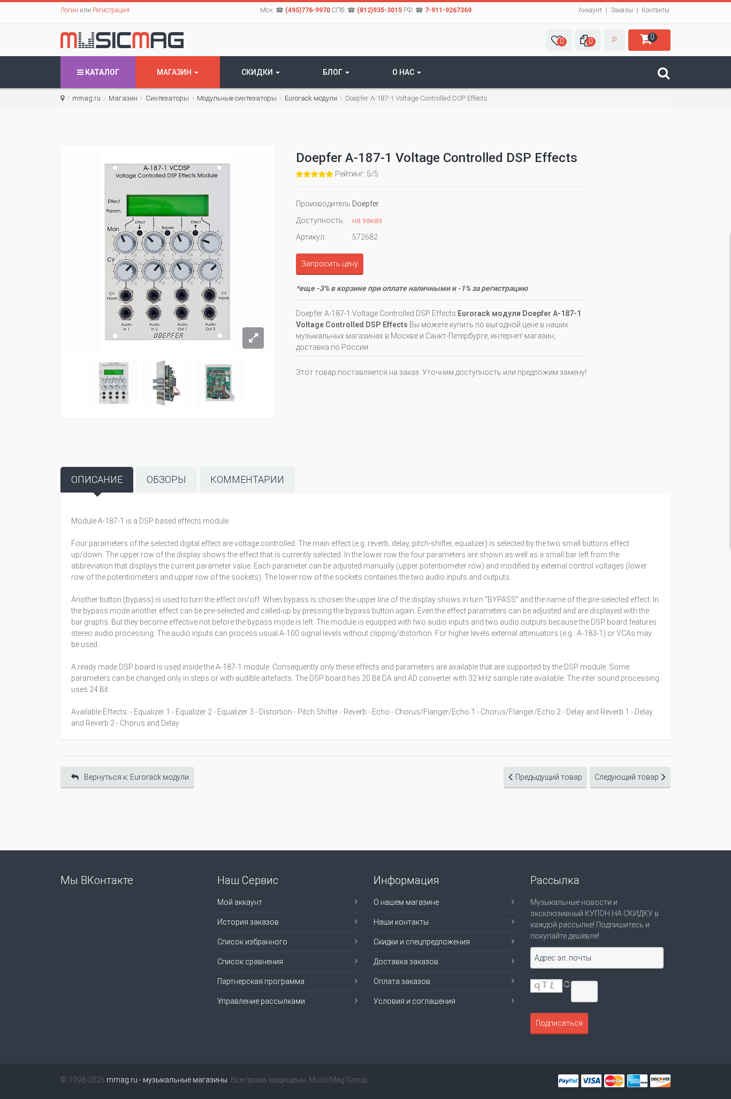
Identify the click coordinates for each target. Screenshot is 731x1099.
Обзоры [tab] (166, 479)
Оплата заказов (402, 981)
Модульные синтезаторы (237, 98)
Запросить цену (329, 263)
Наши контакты (401, 922)
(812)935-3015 (379, 10)
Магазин (175, 72)
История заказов (248, 922)
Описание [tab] (97, 479)
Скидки (258, 72)
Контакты (655, 10)
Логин (69, 10)
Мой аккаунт (239, 902)
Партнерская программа (260, 981)
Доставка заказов (406, 961)
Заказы (622, 10)
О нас (404, 72)
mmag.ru (86, 98)
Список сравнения (250, 961)
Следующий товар (627, 777)
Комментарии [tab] (247, 479)
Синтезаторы (167, 98)
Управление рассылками (261, 1001)
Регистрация (111, 10)
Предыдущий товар (548, 777)
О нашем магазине (406, 902)
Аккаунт (590, 10)
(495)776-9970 (307, 10)
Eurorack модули (311, 98)
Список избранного (252, 941)
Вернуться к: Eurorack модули (136, 777)
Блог (333, 72)
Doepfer (365, 203)
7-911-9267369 (448, 10)
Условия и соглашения (414, 1001)
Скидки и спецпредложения (422, 941)
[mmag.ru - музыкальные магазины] (122, 40)
